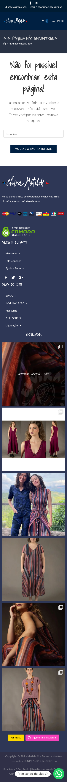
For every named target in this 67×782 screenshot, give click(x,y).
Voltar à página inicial (33, 148)
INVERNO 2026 (15, 303)
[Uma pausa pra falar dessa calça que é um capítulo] (33, 699)
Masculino (11, 310)
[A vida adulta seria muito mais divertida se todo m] (33, 374)
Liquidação (12, 325)
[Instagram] (36, 3)
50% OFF (11, 295)
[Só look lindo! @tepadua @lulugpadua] (33, 504)
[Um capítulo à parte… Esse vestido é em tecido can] (33, 439)
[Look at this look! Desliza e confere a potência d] (33, 634)
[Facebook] (31, 3)
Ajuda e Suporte (15, 268)
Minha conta (13, 253)
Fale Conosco (13, 260)
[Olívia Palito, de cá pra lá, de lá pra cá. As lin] (33, 569)
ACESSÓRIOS (14, 318)
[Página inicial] (4, 43)
